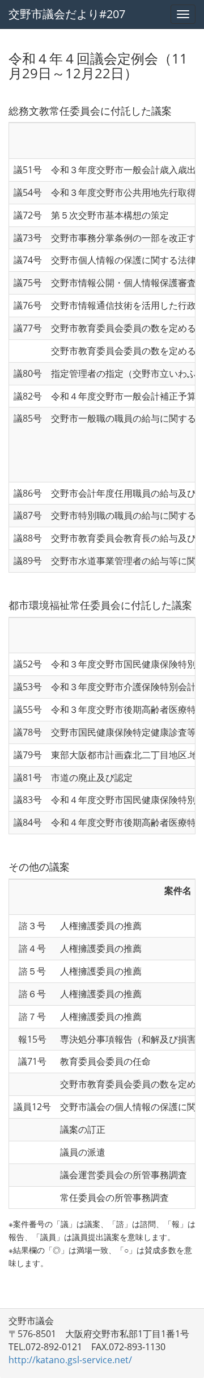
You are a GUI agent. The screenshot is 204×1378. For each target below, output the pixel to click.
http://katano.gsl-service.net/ (70, 1360)
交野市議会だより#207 (66, 14)
